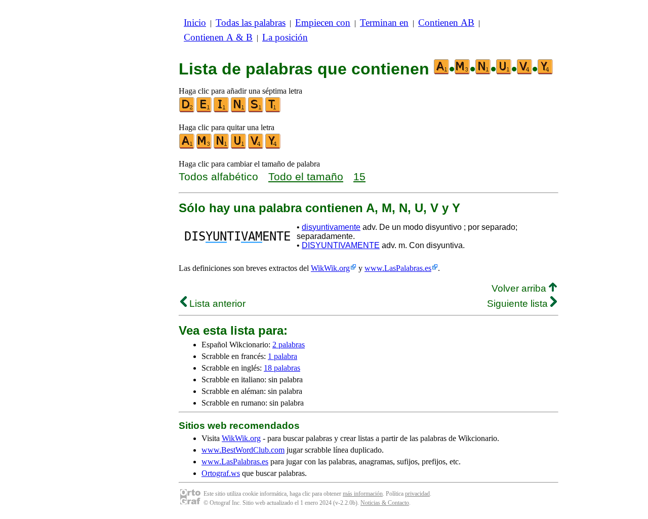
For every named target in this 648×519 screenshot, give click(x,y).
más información (363, 493)
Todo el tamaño (305, 176)
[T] (273, 110)
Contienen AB (446, 22)
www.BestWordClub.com (243, 450)
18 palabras (282, 368)
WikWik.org (330, 268)
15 (359, 176)
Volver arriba (520, 288)
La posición (285, 37)
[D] (187, 110)
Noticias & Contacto (384, 502)
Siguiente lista (518, 303)
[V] (256, 146)
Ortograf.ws (220, 473)
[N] (239, 110)
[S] (256, 110)
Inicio (195, 22)
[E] (204, 110)
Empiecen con (322, 22)
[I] (221, 110)
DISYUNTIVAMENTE (341, 245)
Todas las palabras (251, 22)
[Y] (273, 146)
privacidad (417, 493)
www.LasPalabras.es (397, 268)
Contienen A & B (218, 37)
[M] (204, 146)
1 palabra (282, 356)
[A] (187, 146)
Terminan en (384, 22)
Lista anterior (216, 303)
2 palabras (288, 344)
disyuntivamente (331, 227)
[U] (239, 146)
